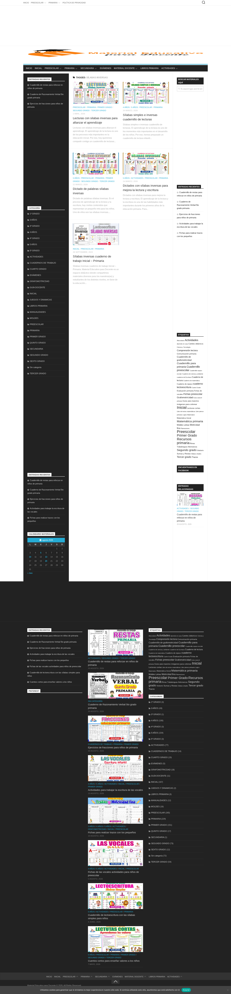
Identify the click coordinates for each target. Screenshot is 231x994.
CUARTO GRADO (38, 269)
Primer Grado (187, 435)
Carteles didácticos (195, 344)
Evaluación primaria (185, 391)
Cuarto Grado (196, 387)
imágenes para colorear (187, 404)
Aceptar (186, 990)
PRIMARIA (53, 3)
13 (46, 557)
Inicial (181, 407)
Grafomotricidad (185, 397)
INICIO (26, 3)
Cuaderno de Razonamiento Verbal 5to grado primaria (188, 205)
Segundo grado (187, 450)
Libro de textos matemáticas (186, 411)
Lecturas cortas (193, 408)
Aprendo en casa (182, 344)
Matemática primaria (190, 421)
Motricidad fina (169, 674)
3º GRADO (35, 226)
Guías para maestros (191, 401)
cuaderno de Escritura (184, 377)
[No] (227, 990)
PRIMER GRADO (104, 107)
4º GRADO (35, 238)
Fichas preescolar (192, 394)
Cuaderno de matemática (191, 380)
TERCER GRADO (98, 110)
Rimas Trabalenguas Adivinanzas (175, 682)
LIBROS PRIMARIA (149, 68)
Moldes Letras (183, 425)
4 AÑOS (126, 107)
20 (46, 561)
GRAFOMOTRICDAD (39, 281)
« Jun (29, 573)
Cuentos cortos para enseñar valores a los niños (51, 682)
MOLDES (34, 318)
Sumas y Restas (184, 454)
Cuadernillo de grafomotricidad (163, 642)
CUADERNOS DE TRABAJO (43, 263)
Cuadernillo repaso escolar (194, 646)
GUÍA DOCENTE (37, 287)
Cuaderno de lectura (194, 649)
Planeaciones (185, 428)
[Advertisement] (115, 25)
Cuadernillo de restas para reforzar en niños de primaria (189, 517)
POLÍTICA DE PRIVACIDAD (74, 3)
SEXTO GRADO (37, 361)
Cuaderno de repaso (184, 384)
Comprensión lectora (187, 350)
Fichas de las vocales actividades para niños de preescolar (55, 666)
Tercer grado (184, 457)
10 (30, 557)
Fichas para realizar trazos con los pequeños (49, 660)
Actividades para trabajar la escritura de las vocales (52, 654)
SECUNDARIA (87, 68)
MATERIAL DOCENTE (124, 68)
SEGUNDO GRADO (81, 110)
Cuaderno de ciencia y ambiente (192, 374)
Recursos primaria (184, 441)
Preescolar (186, 431)
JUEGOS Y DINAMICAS (41, 300)
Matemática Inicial (184, 418)
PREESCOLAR (37, 3)
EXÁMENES (105, 68)
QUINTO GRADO (38, 343)
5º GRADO (35, 250)
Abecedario (180, 340)
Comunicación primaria (186, 354)
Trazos (195, 457)
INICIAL (38, 68)
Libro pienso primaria (188, 667)
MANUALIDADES (38, 312)
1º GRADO (35, 214)
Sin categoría (35, 367)
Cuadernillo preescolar (171, 645)
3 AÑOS (33, 220)
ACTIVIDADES (168, 68)
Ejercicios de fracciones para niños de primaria (50, 648)
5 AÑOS (134, 107)
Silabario (200, 450)
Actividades (191, 340)
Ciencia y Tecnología (183, 347)
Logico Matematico (189, 415)
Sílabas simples (196, 454)
